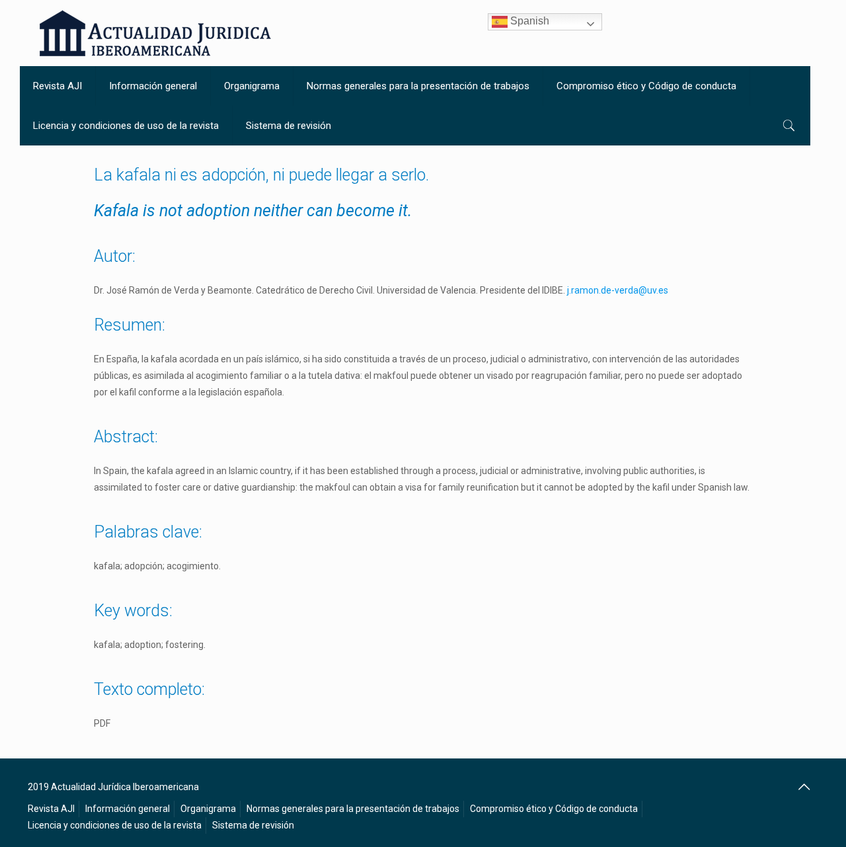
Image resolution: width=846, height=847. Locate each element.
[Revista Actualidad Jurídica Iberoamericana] (155, 33)
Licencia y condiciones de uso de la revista (115, 825)
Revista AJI (51, 808)
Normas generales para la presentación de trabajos (353, 808)
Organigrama (208, 808)
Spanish (528, 20)
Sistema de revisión (253, 825)
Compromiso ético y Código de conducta (554, 808)
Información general (127, 808)
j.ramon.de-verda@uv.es (617, 290)
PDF (102, 723)
